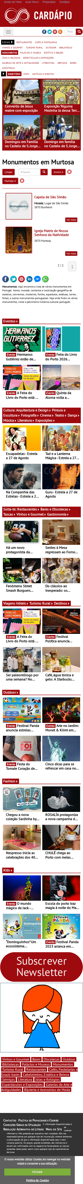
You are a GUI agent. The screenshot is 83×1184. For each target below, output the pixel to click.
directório (14, 74)
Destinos (60, 603)
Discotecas (52, 1059)
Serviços (8, 1079)
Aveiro (58, 172)
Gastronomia (56, 514)
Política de (37, 1180)
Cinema (45, 415)
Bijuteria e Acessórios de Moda (47, 1089)
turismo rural (34, 47)
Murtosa (9, 180)
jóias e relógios (11, 57)
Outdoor (9, 692)
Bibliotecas (10, 1064)
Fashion (9, 781)
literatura (48, 63)
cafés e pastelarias (46, 42)
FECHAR (37, 1172)
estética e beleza (53, 52)
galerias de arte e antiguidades (20, 63)
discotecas (8, 68)
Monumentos (63, 1064)
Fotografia (29, 415)
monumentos (9, 52)
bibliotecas (65, 47)
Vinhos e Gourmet (30, 514)
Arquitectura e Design (32, 410)
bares (73, 63)
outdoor (51, 47)
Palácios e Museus (36, 1064)
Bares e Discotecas (54, 509)
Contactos (9, 1120)
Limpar (8, 172)
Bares (36, 1059)
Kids (6, 870)
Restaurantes (27, 509)
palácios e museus (30, 52)
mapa (26, 74)
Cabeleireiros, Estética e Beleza (46, 1074)
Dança (72, 415)
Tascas (8, 514)
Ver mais (71, 219)
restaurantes (24, 42)
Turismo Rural (39, 603)
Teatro (59, 415)
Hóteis (21, 603)
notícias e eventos (43, 74)
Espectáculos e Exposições (22, 1084)
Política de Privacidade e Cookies (38, 1120)
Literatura (24, 420)
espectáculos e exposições (38, 57)
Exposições (43, 420)
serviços (62, 63)
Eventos (9, 321)
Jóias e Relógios (47, 1079)
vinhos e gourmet (12, 47)
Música (8, 420)
